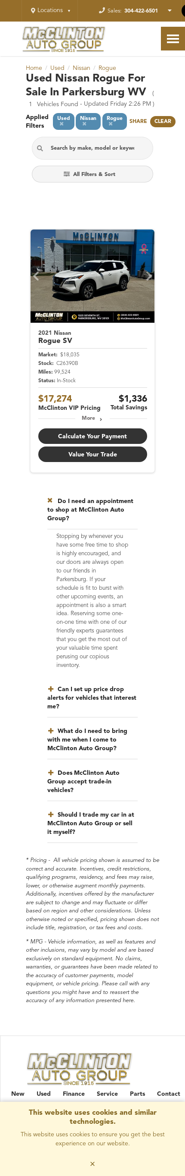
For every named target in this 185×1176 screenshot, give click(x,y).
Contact (168, 1094)
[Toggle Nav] (173, 38)
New (18, 1094)
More (88, 418)
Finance (74, 1094)
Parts (137, 1094)
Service (107, 1094)
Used (44, 1094)
